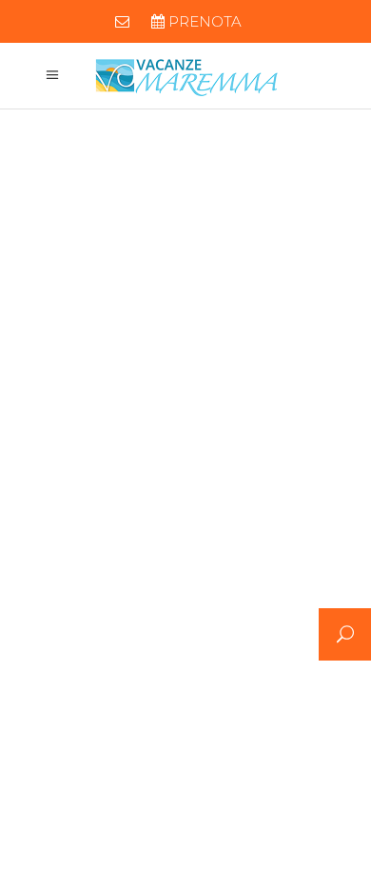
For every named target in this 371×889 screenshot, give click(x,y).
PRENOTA (203, 21)
